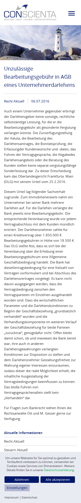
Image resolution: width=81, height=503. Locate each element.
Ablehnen (21, 479)
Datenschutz (29, 497)
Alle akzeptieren (58, 479)
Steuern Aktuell (16, 450)
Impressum (11, 497)
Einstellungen (17, 488)
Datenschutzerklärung (59, 470)
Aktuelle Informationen (23, 432)
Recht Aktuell (14, 101)
